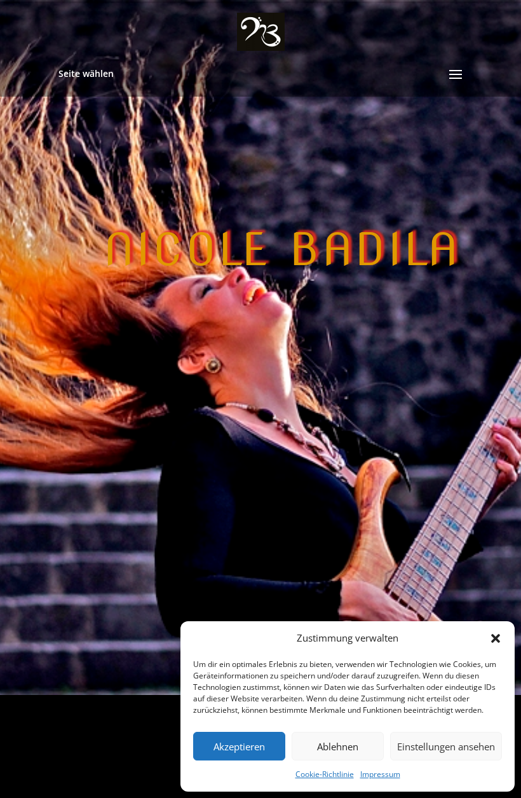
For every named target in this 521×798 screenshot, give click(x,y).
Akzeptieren (239, 746)
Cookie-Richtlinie (324, 774)
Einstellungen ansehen (446, 746)
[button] (495, 638)
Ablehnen (337, 746)
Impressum (380, 774)
